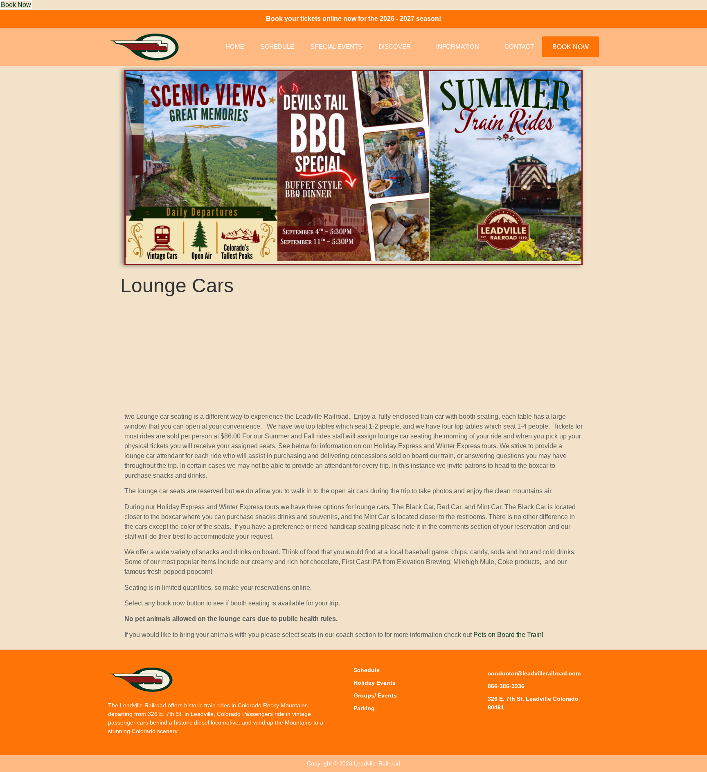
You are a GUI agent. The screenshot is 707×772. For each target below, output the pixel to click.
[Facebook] (483, 724)
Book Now (16, 4)
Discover (394, 46)
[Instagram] (501, 724)
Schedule (277, 46)
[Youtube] (519, 724)
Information (457, 46)
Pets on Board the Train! (508, 634)
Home (234, 46)
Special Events (336, 46)
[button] (132, 168)
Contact (519, 46)
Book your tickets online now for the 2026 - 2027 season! (353, 18)
